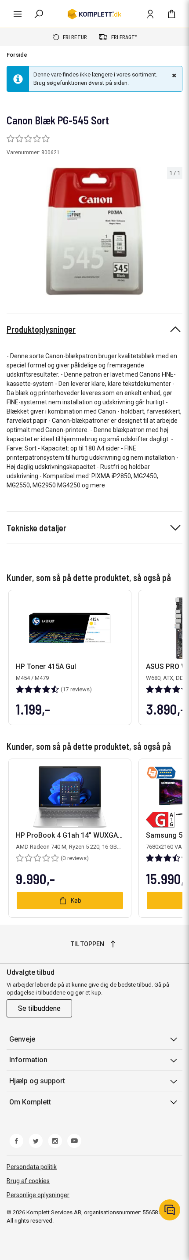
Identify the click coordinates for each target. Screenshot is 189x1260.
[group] (94, 231)
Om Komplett (30, 1102)
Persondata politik (32, 1166)
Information (28, 1060)
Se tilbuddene (39, 1008)
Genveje (22, 1039)
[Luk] (173, 75)
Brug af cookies (28, 1180)
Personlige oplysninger (38, 1194)
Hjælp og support (37, 1081)
